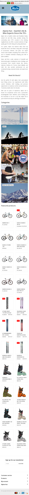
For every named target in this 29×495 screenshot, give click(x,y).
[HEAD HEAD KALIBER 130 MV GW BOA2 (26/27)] (7, 413)
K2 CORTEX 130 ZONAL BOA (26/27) (6, 400)
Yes (8, 3)
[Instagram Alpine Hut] (17, 468)
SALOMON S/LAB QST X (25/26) (21, 312)
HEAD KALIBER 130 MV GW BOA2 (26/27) (7, 422)
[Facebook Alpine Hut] (12, 468)
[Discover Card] (26, 493)
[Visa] (19, 493)
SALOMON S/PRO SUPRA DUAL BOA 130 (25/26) (21, 444)
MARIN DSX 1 (5, 223)
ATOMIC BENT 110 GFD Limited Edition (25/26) (6, 312)
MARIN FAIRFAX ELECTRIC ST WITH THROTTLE (21, 289)
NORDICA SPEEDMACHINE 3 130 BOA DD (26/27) (7, 378)
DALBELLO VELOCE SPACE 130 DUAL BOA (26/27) (22, 422)
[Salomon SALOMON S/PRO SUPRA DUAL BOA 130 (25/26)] (22, 435)
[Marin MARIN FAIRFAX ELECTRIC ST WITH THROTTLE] (22, 281)
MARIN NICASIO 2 (7, 289)
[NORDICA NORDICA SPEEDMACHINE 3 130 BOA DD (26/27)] (7, 369)
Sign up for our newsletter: (14, 460)
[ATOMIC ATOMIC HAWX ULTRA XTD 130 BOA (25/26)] (7, 435)
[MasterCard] (16, 493)
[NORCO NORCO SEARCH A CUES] (7, 259)
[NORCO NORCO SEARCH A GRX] (22, 259)
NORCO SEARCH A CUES (7, 267)
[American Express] (23, 493)
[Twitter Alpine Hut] (14, 468)
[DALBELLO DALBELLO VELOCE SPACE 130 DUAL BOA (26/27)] (22, 413)
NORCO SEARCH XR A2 (21, 223)
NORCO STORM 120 (6, 245)
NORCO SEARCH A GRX (21, 267)
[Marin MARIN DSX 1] (7, 214)
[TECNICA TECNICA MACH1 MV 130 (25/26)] (22, 391)
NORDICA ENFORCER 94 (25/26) (20, 356)
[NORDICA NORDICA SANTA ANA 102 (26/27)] (7, 347)
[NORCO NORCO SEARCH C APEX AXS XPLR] (22, 236)
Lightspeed (22, 491)
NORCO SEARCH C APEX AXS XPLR (21, 245)
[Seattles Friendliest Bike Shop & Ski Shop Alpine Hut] (17, 8)
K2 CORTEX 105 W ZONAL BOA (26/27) (21, 378)
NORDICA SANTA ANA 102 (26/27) (6, 356)
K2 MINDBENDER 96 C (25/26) (6, 334)
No (12, 3)
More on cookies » (18, 3)
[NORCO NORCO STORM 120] (7, 236)
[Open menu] (3, 7)
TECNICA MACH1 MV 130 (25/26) (21, 400)
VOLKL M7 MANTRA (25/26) (21, 334)
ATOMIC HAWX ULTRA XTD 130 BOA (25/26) (6, 444)
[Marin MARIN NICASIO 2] (7, 281)
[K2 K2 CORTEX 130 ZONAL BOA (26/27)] (7, 391)
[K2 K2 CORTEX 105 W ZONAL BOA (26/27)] (22, 369)
